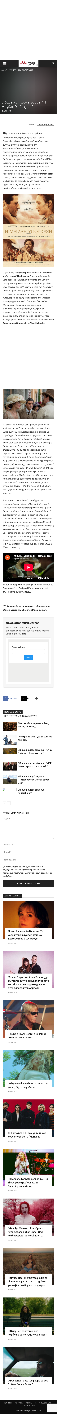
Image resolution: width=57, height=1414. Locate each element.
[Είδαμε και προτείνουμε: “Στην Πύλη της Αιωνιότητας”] (10, 751)
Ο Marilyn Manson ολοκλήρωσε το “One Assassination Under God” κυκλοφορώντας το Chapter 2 (27, 1232)
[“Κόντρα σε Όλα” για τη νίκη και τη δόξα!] (10, 740)
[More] (37, 698)
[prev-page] (4, 803)
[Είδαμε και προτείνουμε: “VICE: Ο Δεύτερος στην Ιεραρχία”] (10, 766)
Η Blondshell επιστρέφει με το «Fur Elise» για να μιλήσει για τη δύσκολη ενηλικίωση (28, 1183)
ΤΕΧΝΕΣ (13, 70)
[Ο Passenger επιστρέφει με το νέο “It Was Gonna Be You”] (28, 1365)
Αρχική (4, 70)
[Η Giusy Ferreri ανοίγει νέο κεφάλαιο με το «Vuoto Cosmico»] (28, 1316)
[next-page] (9, 803)
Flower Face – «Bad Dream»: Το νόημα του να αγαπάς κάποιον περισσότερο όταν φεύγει (25, 935)
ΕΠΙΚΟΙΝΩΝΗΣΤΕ (28, 1406)
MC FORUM (19, 1403)
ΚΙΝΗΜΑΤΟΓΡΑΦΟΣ (25, 70)
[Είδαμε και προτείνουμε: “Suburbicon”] (10, 792)
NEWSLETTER (31, 1403)
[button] (4, 63)
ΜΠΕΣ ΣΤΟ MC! (45, 1403)
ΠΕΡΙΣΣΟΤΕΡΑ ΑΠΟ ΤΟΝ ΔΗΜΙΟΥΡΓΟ (20, 716)
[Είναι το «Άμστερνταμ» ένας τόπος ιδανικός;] (10, 726)
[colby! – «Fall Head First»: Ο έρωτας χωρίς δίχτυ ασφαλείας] (28, 1068)
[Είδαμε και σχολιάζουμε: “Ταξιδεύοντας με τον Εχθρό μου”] (10, 779)
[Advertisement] (28, 29)
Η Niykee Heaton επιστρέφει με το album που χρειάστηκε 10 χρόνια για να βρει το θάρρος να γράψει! (27, 1281)
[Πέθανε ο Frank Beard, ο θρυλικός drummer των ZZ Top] (28, 1019)
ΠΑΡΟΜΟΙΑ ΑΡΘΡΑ (12, 712)
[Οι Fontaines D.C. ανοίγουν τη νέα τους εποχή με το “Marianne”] (28, 1118)
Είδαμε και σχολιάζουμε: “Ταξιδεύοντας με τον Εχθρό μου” (34, 779)
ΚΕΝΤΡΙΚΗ (8, 1403)
